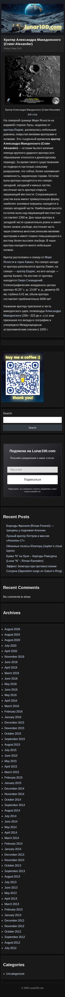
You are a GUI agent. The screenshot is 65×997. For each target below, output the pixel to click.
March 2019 (12, 673)
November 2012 (14, 926)
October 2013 (13, 865)
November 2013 (14, 860)
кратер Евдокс (26, 271)
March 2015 (12, 772)
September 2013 (15, 871)
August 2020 (12, 640)
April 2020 (11, 651)
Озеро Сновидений (30, 280)
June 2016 (11, 689)
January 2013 (13, 915)
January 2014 (13, 849)
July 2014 (10, 816)
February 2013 (14, 909)
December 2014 (14, 788)
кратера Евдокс (13, 129)
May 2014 (11, 827)
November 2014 (14, 794)
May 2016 (11, 695)
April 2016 (11, 700)
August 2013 (12, 876)
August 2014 (12, 810)
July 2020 (10, 645)
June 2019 (11, 662)
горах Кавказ (25, 262)
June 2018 (11, 678)
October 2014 (13, 799)
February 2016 (14, 711)
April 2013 (11, 898)
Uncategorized (15, 973)
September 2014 (15, 805)
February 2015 (14, 777)
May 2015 (11, 761)
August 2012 (12, 942)
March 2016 (12, 706)
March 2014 (12, 838)
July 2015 (10, 750)
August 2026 (12, 629)
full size (32, 114)
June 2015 (11, 755)
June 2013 (11, 887)
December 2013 (14, 854)
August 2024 (12, 634)
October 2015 (13, 733)
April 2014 (11, 832)
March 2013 (12, 904)
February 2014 (14, 843)
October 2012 (13, 931)
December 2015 (14, 722)
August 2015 (12, 744)
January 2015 (13, 783)
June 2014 (11, 821)
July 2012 (10, 948)
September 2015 (15, 739)
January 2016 (13, 717)
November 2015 (14, 728)
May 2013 (11, 893)
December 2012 (14, 920)
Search (7, 413)
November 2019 (14, 656)
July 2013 (10, 882)
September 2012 (15, 937)
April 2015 (11, 766)
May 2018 (11, 684)
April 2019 (11, 667)
